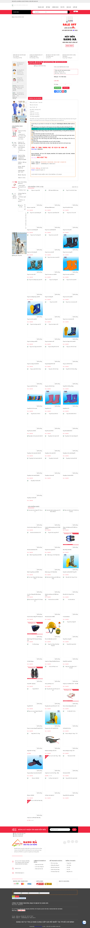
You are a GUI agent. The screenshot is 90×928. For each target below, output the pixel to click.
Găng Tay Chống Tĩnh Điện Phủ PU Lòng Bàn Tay (21, 157)
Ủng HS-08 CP (30, 705)
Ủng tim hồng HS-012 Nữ (50, 363)
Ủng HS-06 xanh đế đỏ (67, 661)
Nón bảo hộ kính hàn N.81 (32, 549)
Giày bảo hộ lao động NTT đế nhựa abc (35, 616)
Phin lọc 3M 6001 (30, 795)
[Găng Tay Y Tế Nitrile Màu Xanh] (14, 145)
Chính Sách (55, 7)
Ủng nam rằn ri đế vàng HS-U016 (51, 728)
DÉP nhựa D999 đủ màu (49, 207)
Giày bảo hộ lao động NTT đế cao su (34, 527)
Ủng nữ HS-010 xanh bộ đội (68, 795)
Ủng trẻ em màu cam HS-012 (68, 274)
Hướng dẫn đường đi (55, 865)
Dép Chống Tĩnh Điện (67, 549)
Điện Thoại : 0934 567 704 (60, 73)
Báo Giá (69, 7)
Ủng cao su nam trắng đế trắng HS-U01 (35, 728)
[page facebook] (64, 842)
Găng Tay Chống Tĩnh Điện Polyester (52, 661)
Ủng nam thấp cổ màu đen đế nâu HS (34, 772)
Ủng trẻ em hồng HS (49, 296)
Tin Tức (62, 7)
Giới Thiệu (69, 865)
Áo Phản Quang (30, 661)
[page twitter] (68, 841)
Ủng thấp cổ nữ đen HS (31, 497)
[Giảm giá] (69, 42)
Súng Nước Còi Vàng (31, 750)
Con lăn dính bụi (66, 616)
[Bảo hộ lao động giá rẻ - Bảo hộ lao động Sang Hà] (19, 112)
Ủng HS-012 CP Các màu (32, 408)
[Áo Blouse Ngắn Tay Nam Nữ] (14, 196)
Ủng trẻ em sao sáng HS (67, 252)
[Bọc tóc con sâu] (20, 207)
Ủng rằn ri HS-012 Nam (49, 386)
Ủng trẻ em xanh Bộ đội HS (50, 229)
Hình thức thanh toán (55, 867)
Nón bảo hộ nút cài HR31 (50, 616)
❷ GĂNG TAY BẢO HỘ (18, 834)
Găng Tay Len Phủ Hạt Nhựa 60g (33, 817)
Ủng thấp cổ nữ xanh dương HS (69, 453)
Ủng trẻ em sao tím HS (49, 252)
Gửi (74, 829)
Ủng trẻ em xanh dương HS (32, 229)
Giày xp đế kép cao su (49, 683)
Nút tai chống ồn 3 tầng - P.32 (68, 750)
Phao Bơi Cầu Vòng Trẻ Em (68, 594)
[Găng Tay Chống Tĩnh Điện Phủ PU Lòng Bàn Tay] (14, 158)
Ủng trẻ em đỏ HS (48, 319)
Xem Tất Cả (75, 186)
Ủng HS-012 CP (48, 408)
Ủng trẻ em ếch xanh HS (67, 296)
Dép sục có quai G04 (31, 207)
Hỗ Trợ (48, 7)
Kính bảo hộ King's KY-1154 (50, 750)
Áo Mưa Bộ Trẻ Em (67, 728)
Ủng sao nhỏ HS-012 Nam (32, 386)
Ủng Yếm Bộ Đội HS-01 (67, 430)
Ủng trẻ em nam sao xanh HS (50, 274)
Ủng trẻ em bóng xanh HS (32, 341)
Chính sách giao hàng (55, 869)
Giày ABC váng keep (31, 683)
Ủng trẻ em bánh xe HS (49, 341)
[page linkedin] (76, 841)
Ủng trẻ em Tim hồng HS (32, 252)
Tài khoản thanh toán (55, 871)
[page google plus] (72, 841)
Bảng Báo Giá (69, 871)
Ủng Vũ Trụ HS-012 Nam (68, 207)
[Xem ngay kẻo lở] (19, 243)
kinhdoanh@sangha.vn (19, 872)
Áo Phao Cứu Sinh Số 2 (49, 795)
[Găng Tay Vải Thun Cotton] (14, 133)
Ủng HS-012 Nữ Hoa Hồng (68, 386)
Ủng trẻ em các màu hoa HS (68, 319)
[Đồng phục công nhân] (19, 255)
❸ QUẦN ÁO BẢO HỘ (18, 836)
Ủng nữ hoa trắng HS (67, 638)
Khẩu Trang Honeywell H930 (33, 571)
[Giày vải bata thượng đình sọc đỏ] (14, 184)
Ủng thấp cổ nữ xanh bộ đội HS (33, 475)
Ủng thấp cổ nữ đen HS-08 (68, 475)
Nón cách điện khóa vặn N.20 (50, 638)
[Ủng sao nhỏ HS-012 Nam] (40, 65)
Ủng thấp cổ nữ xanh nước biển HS (34, 453)
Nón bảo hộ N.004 (66, 772)
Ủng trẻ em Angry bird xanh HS (69, 341)
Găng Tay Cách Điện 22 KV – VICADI (70, 683)
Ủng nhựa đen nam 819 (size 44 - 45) (52, 705)
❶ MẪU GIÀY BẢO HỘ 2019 (19, 833)
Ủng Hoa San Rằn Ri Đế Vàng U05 (69, 571)
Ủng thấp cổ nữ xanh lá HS (50, 453)
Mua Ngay (66, 87)
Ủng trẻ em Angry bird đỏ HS (33, 363)
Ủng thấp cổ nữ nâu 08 (49, 475)
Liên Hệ (75, 7)
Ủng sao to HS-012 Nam (67, 363)
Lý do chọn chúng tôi (39, 866)
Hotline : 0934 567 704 (59, 71)
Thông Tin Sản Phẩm (35, 98)
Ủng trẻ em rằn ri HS (31, 274)
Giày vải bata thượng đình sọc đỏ (69, 705)
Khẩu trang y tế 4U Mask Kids (51, 571)
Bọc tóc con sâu (25, 207)
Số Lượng (56, 84)
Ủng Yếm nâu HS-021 (49, 430)
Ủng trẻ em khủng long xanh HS (33, 296)
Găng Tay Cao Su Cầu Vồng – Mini (52, 772)
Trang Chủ (41, 7)
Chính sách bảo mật (39, 868)
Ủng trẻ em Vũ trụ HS (67, 229)
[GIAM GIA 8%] (69, 24)
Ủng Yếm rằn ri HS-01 (31, 430)
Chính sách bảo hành (39, 864)
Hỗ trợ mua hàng (54, 863)
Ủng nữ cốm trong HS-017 (50, 549)
